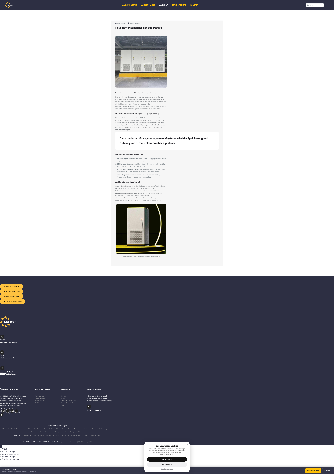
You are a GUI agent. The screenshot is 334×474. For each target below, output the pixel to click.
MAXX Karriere (179, 5)
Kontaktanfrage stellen (12, 291)
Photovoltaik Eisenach (35, 429)
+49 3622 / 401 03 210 (8, 342)
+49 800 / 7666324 (94, 411)
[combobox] (315, 5)
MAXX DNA (163, 5)
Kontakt (194, 5)
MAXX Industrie (129, 5)
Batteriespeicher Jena (44, 435)
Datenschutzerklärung (68, 401)
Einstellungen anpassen (167, 469)
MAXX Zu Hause (148, 5)
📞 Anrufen (327, 470)
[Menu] (327, 5)
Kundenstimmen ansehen (13, 301)
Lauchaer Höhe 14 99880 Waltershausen (8, 373)
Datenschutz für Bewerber (69, 403)
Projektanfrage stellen (12, 286)
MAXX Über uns (40, 401)
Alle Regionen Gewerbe (93, 435)
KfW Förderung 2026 (85, 442)
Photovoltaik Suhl (49, 429)
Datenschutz (73, 442)
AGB (62, 405)
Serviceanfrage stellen (12, 296)
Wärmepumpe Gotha (61, 432)
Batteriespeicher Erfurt (28, 435)
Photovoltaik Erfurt (8, 429)
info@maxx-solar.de (7, 358)
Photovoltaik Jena (21, 429)
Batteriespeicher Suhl (59, 435)
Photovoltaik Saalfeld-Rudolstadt (42, 432)
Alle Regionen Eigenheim (76, 435)
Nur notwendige (167, 465)
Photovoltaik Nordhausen (64, 429)
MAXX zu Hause (40, 396)
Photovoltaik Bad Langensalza (102, 429)
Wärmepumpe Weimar (76, 432)
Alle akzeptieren (167, 459)
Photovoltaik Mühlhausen (82, 429)
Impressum (64, 398)
